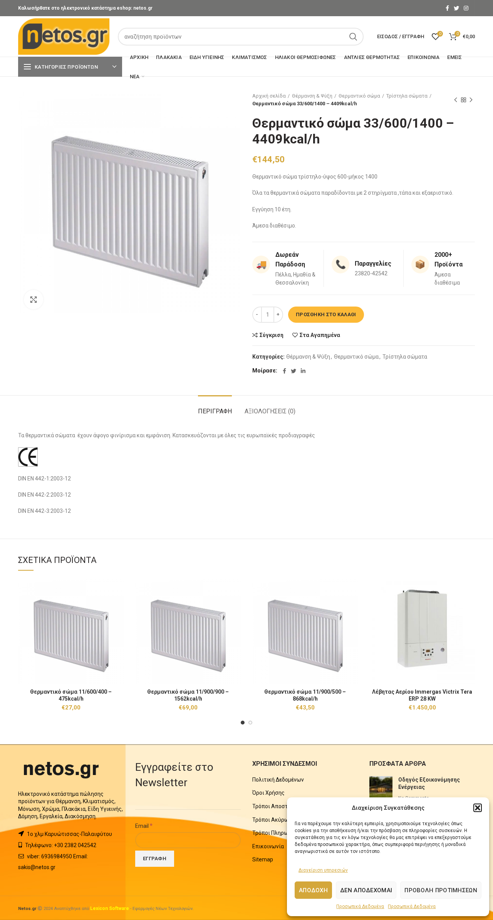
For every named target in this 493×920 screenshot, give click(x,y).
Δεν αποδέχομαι (366, 890)
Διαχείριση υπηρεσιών (323, 870)
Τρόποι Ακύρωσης (275, 820)
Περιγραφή (215, 411)
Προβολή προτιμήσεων (440, 890)
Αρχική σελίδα (269, 96)
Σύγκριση (271, 335)
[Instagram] (466, 8)
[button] (477, 808)
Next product (471, 100)
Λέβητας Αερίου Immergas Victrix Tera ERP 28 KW (422, 695)
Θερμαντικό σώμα (359, 96)
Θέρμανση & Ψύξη (312, 96)
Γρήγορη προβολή (117, 608)
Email (144, 825)
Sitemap (262, 859)
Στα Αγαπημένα (320, 335)
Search (353, 36)
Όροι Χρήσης (268, 793)
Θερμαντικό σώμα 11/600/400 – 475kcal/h (71, 695)
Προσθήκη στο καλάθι (326, 314)
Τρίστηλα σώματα (407, 96)
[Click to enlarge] (33, 299)
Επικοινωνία (268, 846)
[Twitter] (456, 8)
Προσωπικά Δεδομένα (360, 906)
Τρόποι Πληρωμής (275, 833)
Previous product (455, 100)
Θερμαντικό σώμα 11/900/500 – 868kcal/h (305, 695)
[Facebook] (447, 8)
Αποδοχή (313, 890)
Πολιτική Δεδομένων (278, 780)
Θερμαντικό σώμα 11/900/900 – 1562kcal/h (188, 695)
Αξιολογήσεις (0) (270, 411)
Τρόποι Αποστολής (276, 806)
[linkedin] (303, 371)
